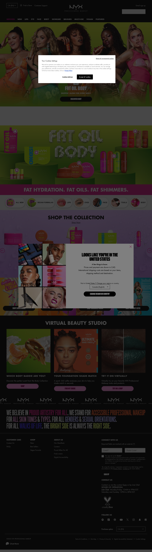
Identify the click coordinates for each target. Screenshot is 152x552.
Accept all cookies (84, 77)
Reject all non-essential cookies (105, 58)
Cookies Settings (67, 77)
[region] (76, 69)
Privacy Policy (68, 70)
